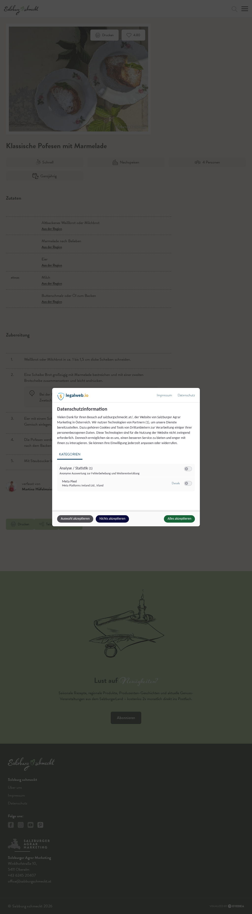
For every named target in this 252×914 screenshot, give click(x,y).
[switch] (188, 469)
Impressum (164, 395)
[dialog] (126, 457)
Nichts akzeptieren (112, 519)
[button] (186, 468)
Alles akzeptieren (179, 519)
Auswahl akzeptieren (75, 519)
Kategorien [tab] (69, 454)
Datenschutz (186, 395)
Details (176, 483)
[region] (126, 451)
